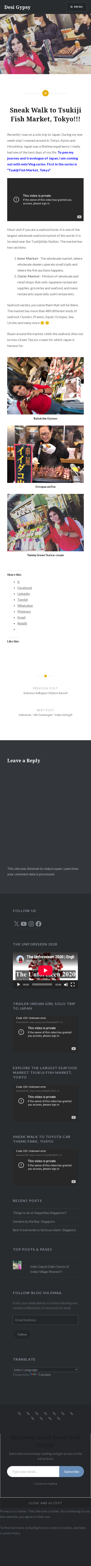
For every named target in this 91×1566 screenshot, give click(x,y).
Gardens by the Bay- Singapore (34, 1221)
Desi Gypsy (17, 7)
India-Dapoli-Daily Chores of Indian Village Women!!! (49, 1269)
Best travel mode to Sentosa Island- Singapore (44, 1230)
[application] (45, 970)
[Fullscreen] (72, 984)
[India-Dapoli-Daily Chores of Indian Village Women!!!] (45, 1261)
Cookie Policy (10, 1533)
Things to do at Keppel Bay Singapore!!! (40, 1213)
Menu (78, 6)
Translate (44, 1374)
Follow (22, 1334)
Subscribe (71, 1471)
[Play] (18, 984)
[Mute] (66, 984)
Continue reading (45, 1483)
